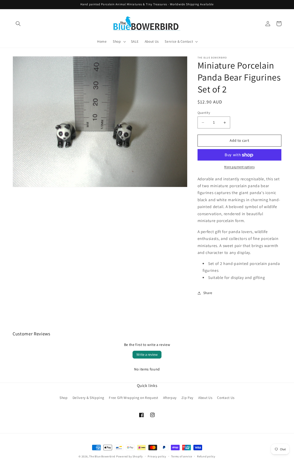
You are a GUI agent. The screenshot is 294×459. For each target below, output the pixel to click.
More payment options (239, 167)
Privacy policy (157, 456)
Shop (63, 397)
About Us (205, 397)
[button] (18, 23)
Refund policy (206, 456)
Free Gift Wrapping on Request (133, 397)
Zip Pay (187, 397)
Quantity (204, 112)
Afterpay (170, 397)
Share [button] (207, 293)
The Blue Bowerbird (102, 456)
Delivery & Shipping (88, 397)
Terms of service (181, 456)
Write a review (147, 354)
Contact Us (226, 397)
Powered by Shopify (129, 456)
